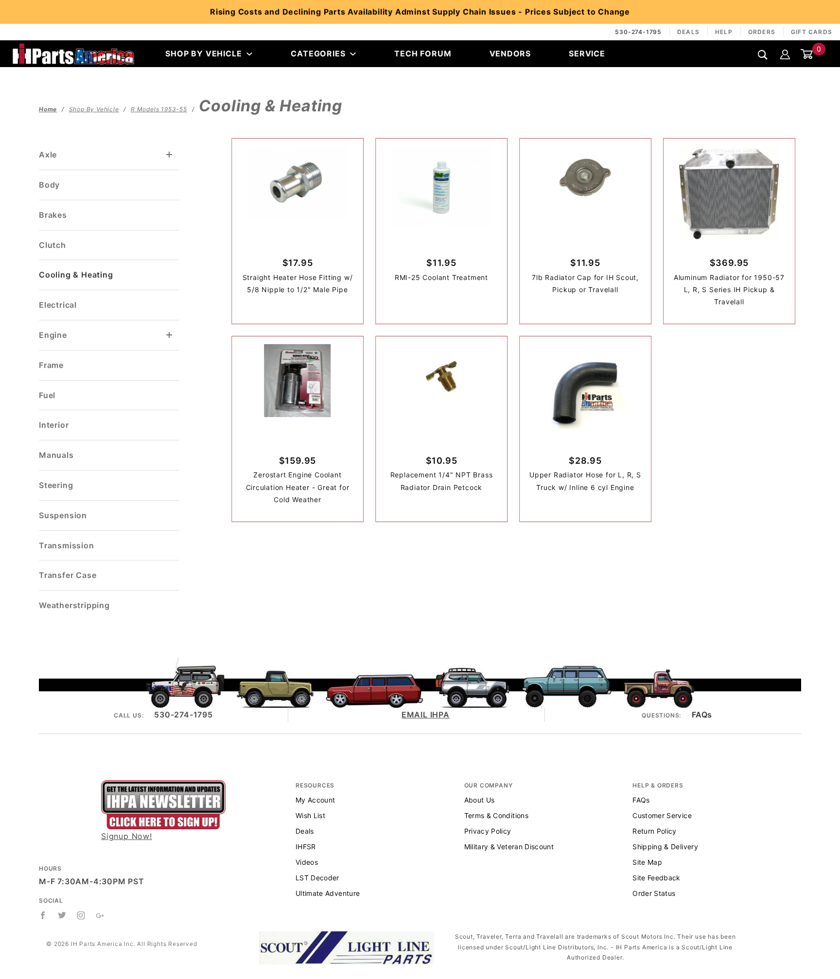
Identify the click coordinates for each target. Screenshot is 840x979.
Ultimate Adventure (328, 893)
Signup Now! (126, 836)
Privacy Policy (487, 831)
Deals (688, 31)
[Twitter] (62, 915)
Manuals (56, 455)
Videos (307, 862)
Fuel (47, 395)
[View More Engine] (169, 335)
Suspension (63, 515)
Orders (761, 31)
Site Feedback (656, 878)
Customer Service (662, 815)
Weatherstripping (74, 605)
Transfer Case (67, 575)
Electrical (58, 305)
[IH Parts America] (73, 53)
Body (49, 185)
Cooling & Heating (76, 275)
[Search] (763, 54)
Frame (51, 365)
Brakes (53, 215)
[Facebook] (43, 915)
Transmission (66, 545)
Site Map (647, 862)
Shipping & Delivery (665, 846)
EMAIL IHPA (426, 714)
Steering (56, 485)
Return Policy (654, 831)
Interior (54, 425)
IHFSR (306, 846)
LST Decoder (317, 878)
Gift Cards (811, 31)
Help (724, 31)
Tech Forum (422, 53)
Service (587, 53)
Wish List (310, 815)
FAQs (702, 714)
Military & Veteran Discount (509, 846)
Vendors (510, 53)
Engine (53, 335)
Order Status (653, 893)
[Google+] (100, 915)
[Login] (785, 53)
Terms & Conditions (496, 815)
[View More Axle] (169, 154)
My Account (315, 800)
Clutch (52, 245)
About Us (479, 800)
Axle (48, 154)
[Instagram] (81, 915)
